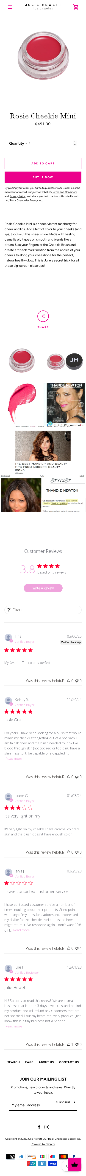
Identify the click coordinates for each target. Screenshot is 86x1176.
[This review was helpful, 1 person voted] (68, 1044)
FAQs (29, 1062)
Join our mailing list (43, 1079)
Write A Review (43, 588)
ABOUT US (46, 1062)
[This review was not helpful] (76, 948)
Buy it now (43, 177)
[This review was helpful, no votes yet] (68, 680)
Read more (14, 758)
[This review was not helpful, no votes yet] (76, 680)
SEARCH (13, 1062)
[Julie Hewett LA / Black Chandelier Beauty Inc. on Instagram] (46, 1127)
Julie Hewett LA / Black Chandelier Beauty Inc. (54, 1138)
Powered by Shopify (43, 1144)
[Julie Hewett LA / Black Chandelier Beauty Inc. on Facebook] (39, 1127)
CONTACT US (69, 1062)
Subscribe (63, 1102)
